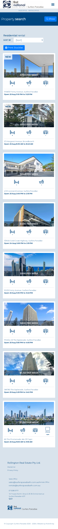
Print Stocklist (15, 47)
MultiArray (50, 524)
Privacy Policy (12, 470)
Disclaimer (11, 467)
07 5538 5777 (13, 491)
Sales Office (13, 479)
